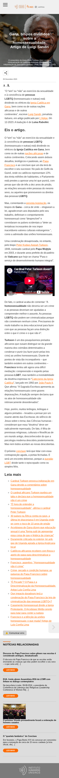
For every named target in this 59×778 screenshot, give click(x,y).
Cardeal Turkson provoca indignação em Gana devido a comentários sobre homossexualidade (32, 485)
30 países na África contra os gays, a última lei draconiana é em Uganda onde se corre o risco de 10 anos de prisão (32, 520)
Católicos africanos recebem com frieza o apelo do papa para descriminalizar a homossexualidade (33, 555)
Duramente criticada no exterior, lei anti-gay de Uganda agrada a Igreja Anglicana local (33, 543)
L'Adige (43, 118)
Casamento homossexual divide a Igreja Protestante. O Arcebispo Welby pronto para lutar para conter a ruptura (32, 609)
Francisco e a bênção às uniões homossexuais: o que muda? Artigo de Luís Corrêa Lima (31, 621)
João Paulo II (46, 382)
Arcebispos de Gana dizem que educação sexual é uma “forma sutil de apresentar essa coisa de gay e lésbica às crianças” (33, 531)
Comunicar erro (14, 633)
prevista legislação (36, 203)
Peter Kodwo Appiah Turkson (32, 245)
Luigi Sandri (34, 114)
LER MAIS (10, 670)
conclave (21, 451)
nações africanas (34, 153)
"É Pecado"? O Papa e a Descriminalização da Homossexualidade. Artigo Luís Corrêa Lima (33, 586)
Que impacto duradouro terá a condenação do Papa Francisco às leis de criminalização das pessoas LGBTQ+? (33, 597)
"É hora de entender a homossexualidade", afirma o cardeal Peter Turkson (30, 508)
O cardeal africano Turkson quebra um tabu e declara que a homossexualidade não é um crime (32, 496)
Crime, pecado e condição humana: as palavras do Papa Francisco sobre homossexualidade (31, 574)
